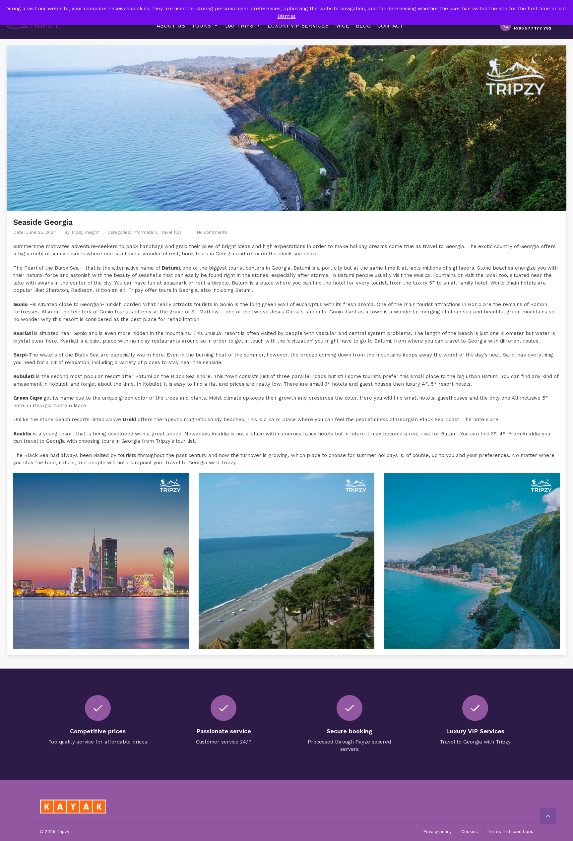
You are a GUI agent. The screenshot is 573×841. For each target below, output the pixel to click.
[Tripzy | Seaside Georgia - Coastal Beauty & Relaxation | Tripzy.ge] (33, 25)
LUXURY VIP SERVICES (298, 25)
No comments (212, 232)
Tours (201, 25)
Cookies (469, 831)
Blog (363, 25)
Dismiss (287, 16)
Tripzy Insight (85, 232)
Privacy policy (437, 831)
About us (171, 25)
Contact (390, 25)
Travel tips (170, 232)
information (145, 232)
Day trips (239, 25)
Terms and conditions (510, 831)
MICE (342, 25)
